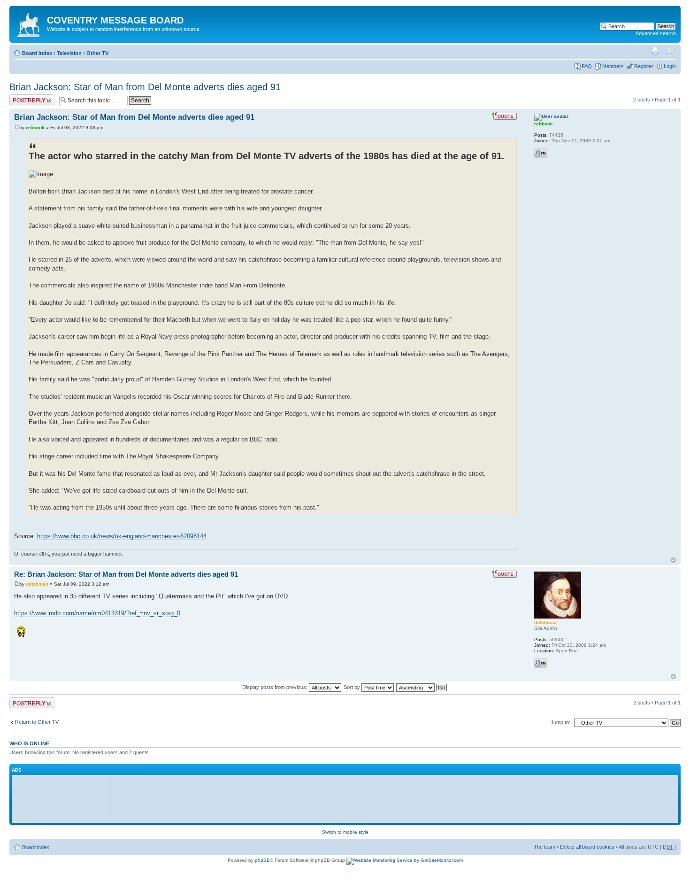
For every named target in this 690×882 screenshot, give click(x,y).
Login (670, 66)
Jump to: (560, 722)
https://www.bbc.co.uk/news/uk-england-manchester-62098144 (122, 536)
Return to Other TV (37, 722)
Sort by (352, 687)
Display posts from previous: (275, 687)
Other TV (97, 53)
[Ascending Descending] (422, 687)
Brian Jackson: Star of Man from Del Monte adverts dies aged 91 (145, 87)
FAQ (587, 66)
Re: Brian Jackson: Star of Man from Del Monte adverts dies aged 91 (126, 574)
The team (544, 847)
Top (673, 560)
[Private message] (540, 153)
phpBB (262, 860)
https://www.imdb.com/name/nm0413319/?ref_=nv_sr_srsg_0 (97, 613)
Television (69, 53)
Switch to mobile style (345, 832)
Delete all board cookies (587, 847)
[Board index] (29, 23)
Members (613, 66)
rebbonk (35, 127)
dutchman (37, 584)
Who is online (29, 743)
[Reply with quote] (504, 116)
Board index (37, 53)
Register (643, 66)
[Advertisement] (64, 799)
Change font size (669, 51)
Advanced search (656, 33)
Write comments (27, 97)
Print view (655, 51)
